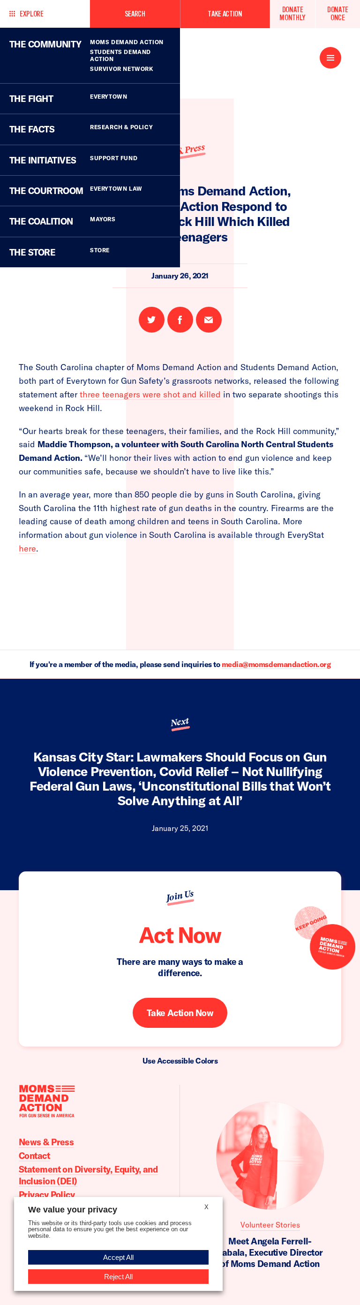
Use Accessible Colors (180, 1060)
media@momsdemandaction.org (276, 664)
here (27, 548)
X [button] (206, 1207)
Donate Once (337, 13)
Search (135, 13)
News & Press (46, 1142)
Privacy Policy (47, 1194)
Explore (32, 13)
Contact (34, 1155)
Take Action (225, 13)
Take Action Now (180, 1012)
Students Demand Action (120, 55)
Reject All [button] (118, 1277)
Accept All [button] (118, 1257)
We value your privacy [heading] (72, 1209)
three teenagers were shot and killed (150, 394)
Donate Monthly (292, 13)
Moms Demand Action (127, 42)
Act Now (180, 934)
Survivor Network (122, 68)
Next (180, 722)
